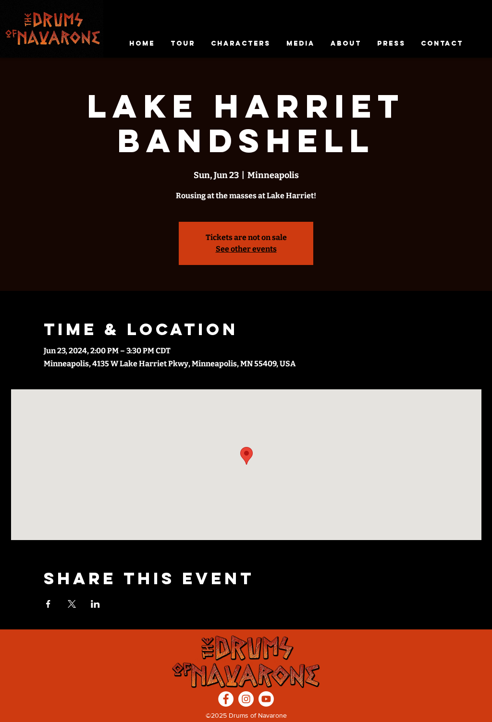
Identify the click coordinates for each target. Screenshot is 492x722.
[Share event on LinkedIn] (95, 604)
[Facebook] (226, 699)
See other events (246, 248)
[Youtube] (266, 699)
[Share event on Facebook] (48, 604)
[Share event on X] (71, 604)
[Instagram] (246, 699)
